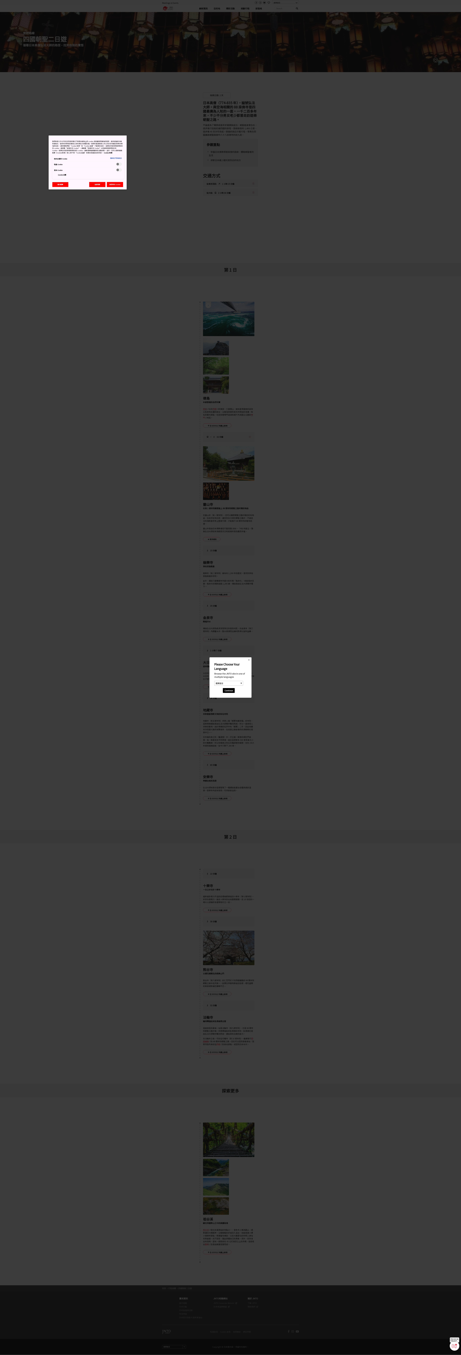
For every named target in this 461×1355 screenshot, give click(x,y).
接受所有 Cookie (114, 184)
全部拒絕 (97, 184)
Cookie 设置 (62, 175)
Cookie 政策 (108, 153)
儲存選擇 (60, 184)
